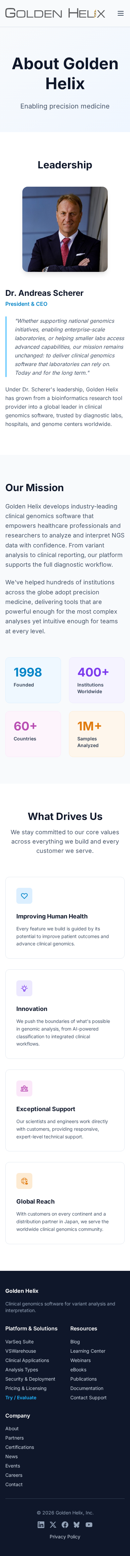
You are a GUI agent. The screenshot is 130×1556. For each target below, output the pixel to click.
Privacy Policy (65, 1536)
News (11, 1456)
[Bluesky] (77, 1524)
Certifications (19, 1447)
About (12, 1428)
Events (12, 1465)
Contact (14, 1484)
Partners (14, 1438)
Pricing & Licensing (26, 1388)
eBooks (78, 1369)
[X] (53, 1524)
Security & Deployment (30, 1379)
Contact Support (88, 1397)
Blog (75, 1341)
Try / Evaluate (20, 1397)
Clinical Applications (27, 1360)
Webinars (80, 1360)
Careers (13, 1475)
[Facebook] (65, 1524)
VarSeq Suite (19, 1341)
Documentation (86, 1388)
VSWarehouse (20, 1351)
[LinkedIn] (41, 1524)
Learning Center (87, 1351)
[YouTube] (89, 1524)
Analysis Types (21, 1369)
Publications (83, 1379)
